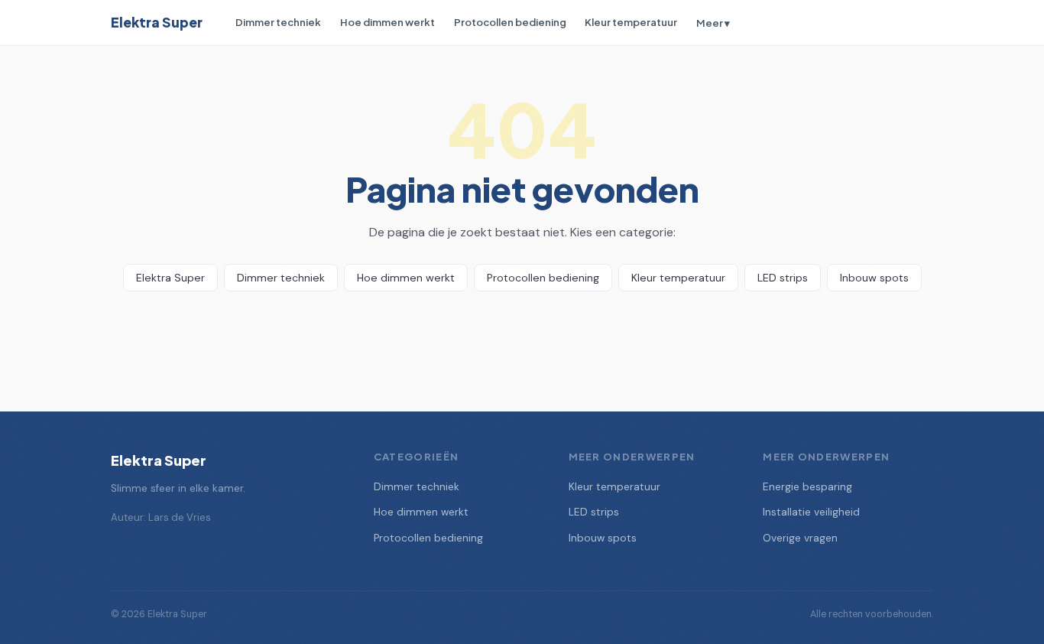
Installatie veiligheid (811, 512)
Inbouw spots (874, 278)
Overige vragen (800, 538)
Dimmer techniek (278, 21)
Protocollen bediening (510, 21)
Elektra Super (157, 22)
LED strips (782, 278)
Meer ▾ (713, 22)
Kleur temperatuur (631, 21)
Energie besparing (807, 486)
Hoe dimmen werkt (387, 21)
